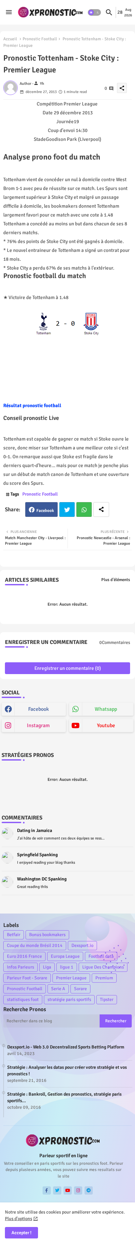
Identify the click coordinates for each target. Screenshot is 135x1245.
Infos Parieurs (20, 967)
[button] (94, 12)
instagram (38, 725)
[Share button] (101, 509)
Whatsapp (84, 509)
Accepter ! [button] (21, 1233)
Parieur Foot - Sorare (27, 978)
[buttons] (47, 1190)
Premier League (71, 978)
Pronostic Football (40, 39)
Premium (104, 978)
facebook (38, 709)
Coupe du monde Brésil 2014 (35, 945)
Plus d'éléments (115, 579)
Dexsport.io (82, 945)
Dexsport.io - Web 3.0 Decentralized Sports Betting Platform (65, 1047)
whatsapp (106, 709)
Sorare (80, 988)
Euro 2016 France (24, 956)
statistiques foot (23, 999)
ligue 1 (66, 967)
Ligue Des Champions (103, 967)
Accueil (10, 39)
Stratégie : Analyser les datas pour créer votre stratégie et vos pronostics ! (67, 1071)
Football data (101, 956)
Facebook (45, 510)
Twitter (67, 509)
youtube (106, 725)
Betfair (13, 934)
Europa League (65, 956)
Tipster (106, 999)
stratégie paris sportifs (69, 999)
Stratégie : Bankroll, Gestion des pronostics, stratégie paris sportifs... (64, 1097)
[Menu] (9, 12)
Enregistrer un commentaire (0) (67, 668)
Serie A (58, 988)
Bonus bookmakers (47, 934)
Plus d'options (18, 1218)
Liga (47, 967)
